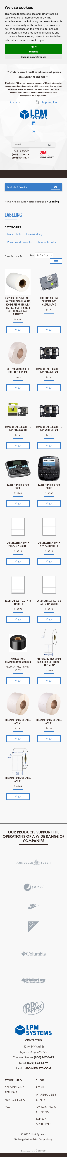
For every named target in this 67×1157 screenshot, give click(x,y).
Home (8, 201)
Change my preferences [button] (33, 57)
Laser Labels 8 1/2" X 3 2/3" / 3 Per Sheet (49, 602)
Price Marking (34, 234)
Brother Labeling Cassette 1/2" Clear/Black (49, 301)
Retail (40, 1087)
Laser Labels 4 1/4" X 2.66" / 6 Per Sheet (18, 544)
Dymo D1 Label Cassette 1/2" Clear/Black (49, 370)
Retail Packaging (37, 201)
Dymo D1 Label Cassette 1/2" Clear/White (18, 428)
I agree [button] (33, 46)
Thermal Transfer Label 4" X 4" (18, 721)
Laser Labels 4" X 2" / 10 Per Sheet (18, 602)
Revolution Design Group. (40, 1139)
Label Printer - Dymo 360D (18, 486)
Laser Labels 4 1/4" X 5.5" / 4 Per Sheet (49, 544)
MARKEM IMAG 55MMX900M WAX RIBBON (18, 660)
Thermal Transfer (46, 242)
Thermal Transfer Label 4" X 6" (49, 721)
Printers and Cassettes (19, 242)
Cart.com (41, 1150)
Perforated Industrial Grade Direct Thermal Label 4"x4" (49, 662)
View (18, 330)
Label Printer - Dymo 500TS (49, 486)
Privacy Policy (16, 1100)
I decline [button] (33, 51)
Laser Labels (14, 234)
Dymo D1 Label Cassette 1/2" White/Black (49, 428)
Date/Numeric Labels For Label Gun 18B (18, 370)
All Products (20, 201)
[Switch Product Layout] (56, 261)
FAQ (7, 1107)
